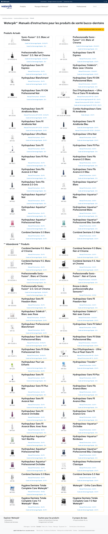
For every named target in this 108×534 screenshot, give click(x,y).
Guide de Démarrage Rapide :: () (87, 61)
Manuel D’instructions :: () (36, 279)
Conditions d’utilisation (50, 530)
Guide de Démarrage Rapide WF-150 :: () (87, 99)
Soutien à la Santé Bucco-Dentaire (48, 520)
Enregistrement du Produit (46, 522)
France (50, 526)
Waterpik (6, 1)
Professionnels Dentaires (11, 522)
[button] (22, 6)
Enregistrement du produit (55, 1)
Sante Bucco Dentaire (7, 18)
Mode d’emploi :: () (87, 115)
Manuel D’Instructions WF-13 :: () (88, 358)
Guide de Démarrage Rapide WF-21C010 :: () (87, 105)
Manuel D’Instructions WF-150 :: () (87, 96)
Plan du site (40, 530)
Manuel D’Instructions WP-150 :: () (87, 355)
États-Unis (45, 526)
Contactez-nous (68, 1)
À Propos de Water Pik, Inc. (80, 520)
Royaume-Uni (62, 526)
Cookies (75, 530)
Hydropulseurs (8, 520)
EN (104, 1)
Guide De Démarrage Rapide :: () (36, 43)
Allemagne (27, 526)
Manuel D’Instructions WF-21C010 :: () (87, 102)
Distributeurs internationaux (77, 526)
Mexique (55, 526)
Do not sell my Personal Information (86, 530)
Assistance (44, 1)
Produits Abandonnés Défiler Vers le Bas (90, 29)
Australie (33, 526)
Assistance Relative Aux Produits (21, 18)
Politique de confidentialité (64, 530)
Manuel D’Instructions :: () (87, 59)
